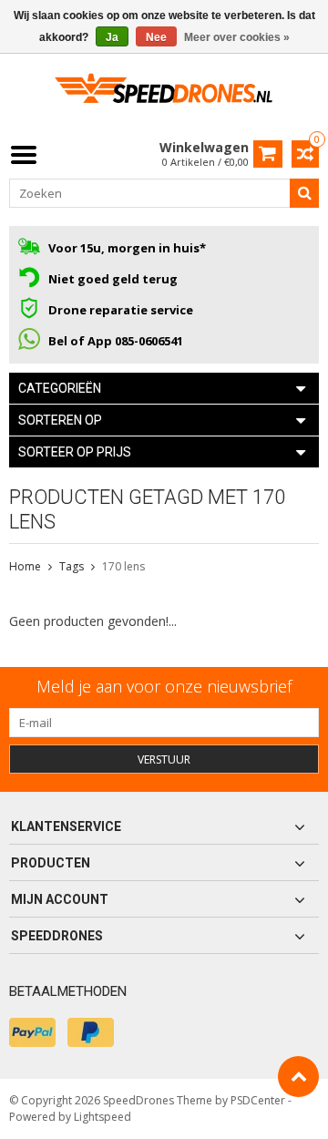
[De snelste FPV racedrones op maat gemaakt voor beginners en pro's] (164, 94)
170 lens (123, 566)
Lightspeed (102, 1116)
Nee (156, 37)
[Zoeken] (304, 193)
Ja (112, 37)
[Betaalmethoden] (32, 1032)
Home (25, 566)
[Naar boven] (298, 1076)
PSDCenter (258, 1100)
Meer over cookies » (237, 37)
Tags (71, 566)
